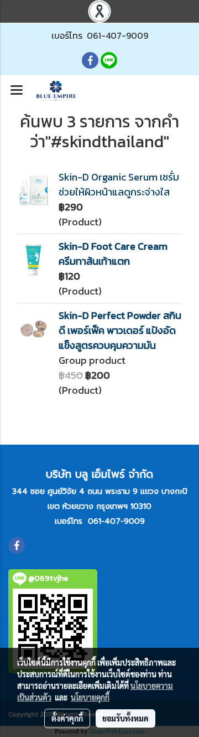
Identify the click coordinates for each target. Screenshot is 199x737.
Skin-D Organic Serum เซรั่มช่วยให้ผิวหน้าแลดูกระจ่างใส (119, 184)
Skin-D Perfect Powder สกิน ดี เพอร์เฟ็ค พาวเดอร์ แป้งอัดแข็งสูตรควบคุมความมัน (120, 330)
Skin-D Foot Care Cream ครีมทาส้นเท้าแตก (113, 254)
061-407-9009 (117, 35)
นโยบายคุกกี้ (90, 697)
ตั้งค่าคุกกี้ (67, 718)
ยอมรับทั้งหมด (125, 718)
